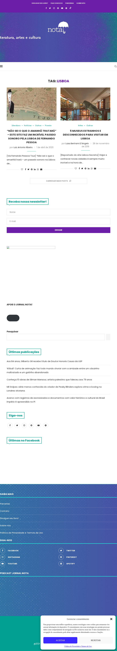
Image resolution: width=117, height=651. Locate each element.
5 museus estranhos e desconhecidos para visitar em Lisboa (85, 134)
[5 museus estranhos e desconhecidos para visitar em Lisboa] (85, 104)
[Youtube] (62, 8)
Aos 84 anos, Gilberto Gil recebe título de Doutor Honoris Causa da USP (44, 361)
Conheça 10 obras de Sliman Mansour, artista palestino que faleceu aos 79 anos (49, 379)
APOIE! (13, 318)
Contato (4, 510)
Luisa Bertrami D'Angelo (77, 143)
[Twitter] (50, 8)
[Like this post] (22, 169)
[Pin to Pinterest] (32, 169)
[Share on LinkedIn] (35, 169)
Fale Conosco (57, 3)
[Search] (115, 66)
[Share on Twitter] (28, 169)
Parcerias (69, 3)
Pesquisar (12, 331)
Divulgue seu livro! (40, 3)
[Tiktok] (70, 8)
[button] (111, 619)
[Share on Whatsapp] (38, 169)
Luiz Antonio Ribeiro (23, 147)
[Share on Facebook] (25, 169)
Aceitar (60, 640)
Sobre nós (80, 3)
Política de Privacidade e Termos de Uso (21, 532)
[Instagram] (54, 8)
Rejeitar (96, 640)
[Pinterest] (58, 8)
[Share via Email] (41, 169)
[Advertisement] (58, 47)
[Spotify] (66, 8)
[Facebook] (46, 8)
